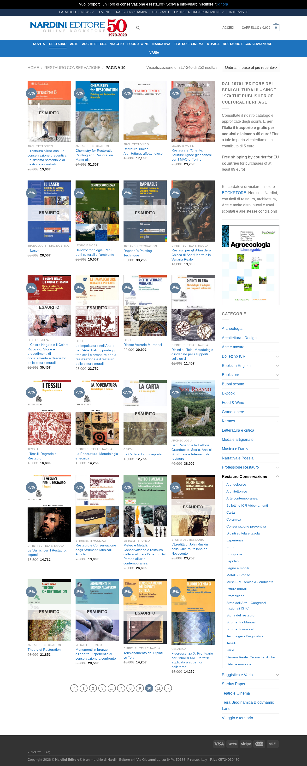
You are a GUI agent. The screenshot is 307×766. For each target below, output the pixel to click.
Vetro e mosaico (238, 664)
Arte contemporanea (242, 498)
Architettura (94, 44)
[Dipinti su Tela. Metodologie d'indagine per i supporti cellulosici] (193, 308)
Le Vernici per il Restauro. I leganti (48, 552)
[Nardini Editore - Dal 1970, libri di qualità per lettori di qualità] (78, 28)
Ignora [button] (222, 4)
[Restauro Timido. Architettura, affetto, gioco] (145, 110)
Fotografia (234, 554)
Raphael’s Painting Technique (138, 253)
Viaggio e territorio (237, 718)
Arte (74, 44)
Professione (235, 596)
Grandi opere (233, 412)
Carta (230, 512)
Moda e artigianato (238, 439)
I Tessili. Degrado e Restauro (42, 456)
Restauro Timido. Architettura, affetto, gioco (143, 151)
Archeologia (232, 328)
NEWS (86, 12)
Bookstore (230, 375)
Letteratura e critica (238, 430)
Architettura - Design (239, 338)
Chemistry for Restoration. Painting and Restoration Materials (95, 155)
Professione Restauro (240, 467)
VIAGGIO (117, 44)
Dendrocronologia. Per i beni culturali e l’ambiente (95, 252)
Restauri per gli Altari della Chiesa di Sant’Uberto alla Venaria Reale (191, 254)
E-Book (228, 393)
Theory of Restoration (44, 649)
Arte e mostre (233, 347)
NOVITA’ (39, 44)
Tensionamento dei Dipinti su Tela (143, 655)
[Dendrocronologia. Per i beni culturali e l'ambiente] (97, 210)
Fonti (230, 547)
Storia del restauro (240, 615)
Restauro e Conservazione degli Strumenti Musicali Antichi (96, 549)
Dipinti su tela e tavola (243, 533)
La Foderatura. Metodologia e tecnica (97, 456)
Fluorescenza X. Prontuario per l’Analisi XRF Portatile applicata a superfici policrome (192, 660)
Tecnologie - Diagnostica (245, 636)
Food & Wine (138, 44)
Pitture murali (236, 589)
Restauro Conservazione (72, 68)
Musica (213, 44)
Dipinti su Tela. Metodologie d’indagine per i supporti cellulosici (192, 354)
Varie (230, 650)
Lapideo (232, 561)
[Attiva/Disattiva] (277, 356)
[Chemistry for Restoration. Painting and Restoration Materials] (97, 111)
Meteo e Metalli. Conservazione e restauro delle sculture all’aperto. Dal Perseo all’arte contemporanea (144, 554)
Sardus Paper (233, 684)
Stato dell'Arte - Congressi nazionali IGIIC (246, 605)
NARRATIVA (161, 44)
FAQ (47, 752)
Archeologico (236, 484)
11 (158, 688)
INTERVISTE (238, 12)
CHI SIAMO (160, 12)
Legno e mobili (237, 568)
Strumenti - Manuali (241, 622)
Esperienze (234, 540)
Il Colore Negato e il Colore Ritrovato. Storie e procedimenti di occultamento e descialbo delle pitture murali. (48, 354)
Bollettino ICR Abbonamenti (247, 505)
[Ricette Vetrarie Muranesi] (145, 305)
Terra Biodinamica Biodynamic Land (248, 705)
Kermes (228, 421)
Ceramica (233, 519)
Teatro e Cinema (189, 44)
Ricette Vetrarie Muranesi (143, 345)
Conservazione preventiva (246, 526)
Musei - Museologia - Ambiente (249, 582)
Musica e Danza (235, 449)
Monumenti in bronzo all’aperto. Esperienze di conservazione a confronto (96, 654)
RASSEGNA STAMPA (131, 12)
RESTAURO (58, 44)
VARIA (154, 52)
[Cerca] (138, 27)
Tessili (231, 643)
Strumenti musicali (240, 629)
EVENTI (105, 12)
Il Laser (33, 250)
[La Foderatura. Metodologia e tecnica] (97, 412)
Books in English (236, 366)
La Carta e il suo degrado (143, 454)
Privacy (34, 752)
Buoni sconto (233, 384)
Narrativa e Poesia (238, 458)
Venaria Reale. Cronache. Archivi (251, 657)
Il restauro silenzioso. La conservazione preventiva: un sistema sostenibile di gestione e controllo (47, 157)
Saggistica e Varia (237, 675)
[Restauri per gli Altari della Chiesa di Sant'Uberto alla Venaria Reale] (193, 211)
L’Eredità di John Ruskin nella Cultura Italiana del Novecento (189, 548)
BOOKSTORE (234, 193)
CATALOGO (67, 12)
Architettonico (236, 491)
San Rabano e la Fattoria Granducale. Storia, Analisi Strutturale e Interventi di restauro (191, 451)
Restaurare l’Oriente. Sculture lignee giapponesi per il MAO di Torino (191, 154)
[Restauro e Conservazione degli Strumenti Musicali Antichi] (97, 506)
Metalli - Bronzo (238, 575)
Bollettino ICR (234, 356)
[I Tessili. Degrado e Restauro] (49, 412)
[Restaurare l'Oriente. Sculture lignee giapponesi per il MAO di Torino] (193, 111)
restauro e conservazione (247, 44)
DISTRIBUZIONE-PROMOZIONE (197, 12)
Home (33, 68)
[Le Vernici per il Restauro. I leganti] (49, 508)
